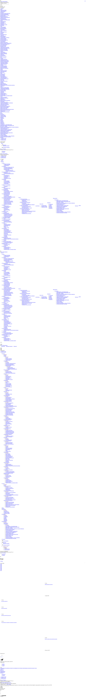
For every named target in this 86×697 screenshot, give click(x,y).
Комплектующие (10, 367)
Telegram (3, 152)
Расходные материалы (9, 442)
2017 (1, 570)
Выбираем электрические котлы (6, 615)
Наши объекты (2, 672)
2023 (1, 565)
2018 (1, 569)
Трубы (7, 389)
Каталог (5, 355)
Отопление (7, 525)
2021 (1, 567)
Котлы (7, 357)
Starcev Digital (9, 684)
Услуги (5, 485)
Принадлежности (8, 464)
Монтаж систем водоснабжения (10, 492)
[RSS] (0, 556)
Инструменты (8, 453)
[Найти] (1, 5)
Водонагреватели (8, 371)
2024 (1, 564)
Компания (5, 515)
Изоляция (7, 439)
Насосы (7, 375)
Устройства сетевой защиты (10, 471)
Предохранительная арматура (10, 408)
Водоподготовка (8, 475)
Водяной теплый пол (4, 601)
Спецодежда (8, 468)
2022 (1, 566)
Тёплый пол (7, 479)
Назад (6, 354)
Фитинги (7, 393)
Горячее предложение (9, 487)
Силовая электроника (9, 430)
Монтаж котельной (4, 608)
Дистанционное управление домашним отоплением (9, 622)
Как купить (2, 670)
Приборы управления (9, 421)
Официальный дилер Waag (49, 584)
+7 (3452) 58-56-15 (3, 157)
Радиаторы (7, 362)
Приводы (7, 417)
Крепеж (7, 446)
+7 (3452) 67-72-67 (3, 138)
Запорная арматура (9, 397)
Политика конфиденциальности (6, 682)
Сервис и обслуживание (9, 497)
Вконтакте (3, 151)
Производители (2, 671)
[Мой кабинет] (0, 343)
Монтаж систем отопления (10, 502)
